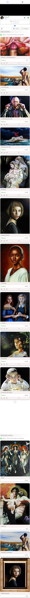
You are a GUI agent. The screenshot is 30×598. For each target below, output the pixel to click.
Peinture (3, 60)
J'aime (16, 28)
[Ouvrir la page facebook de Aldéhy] (15, 25)
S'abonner (24, 18)
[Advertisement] (15, 419)
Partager (26, 28)
